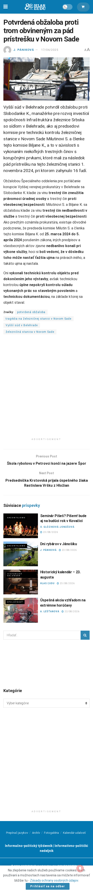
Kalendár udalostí (74, 832)
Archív (36, 832)
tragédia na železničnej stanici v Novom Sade (38, 318)
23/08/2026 (50, 532)
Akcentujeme (16, 518)
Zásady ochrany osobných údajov (54, 880)
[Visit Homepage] (35, 7)
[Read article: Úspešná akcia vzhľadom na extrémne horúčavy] (20, 610)
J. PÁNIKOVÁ (23, 49)
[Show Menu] (5, 7)
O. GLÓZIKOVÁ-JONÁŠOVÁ (57, 527)
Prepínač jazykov (17, 832)
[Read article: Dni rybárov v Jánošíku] (20, 554)
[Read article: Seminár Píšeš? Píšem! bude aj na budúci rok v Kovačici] (20, 525)
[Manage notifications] (80, 868)
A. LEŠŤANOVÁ (49, 611)
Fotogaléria (51, 832)
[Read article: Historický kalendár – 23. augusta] (20, 582)
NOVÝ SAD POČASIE (46, 664)
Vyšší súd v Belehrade (22, 325)
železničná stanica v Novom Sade (30, 331)
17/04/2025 (49, 49)
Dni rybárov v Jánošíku (58, 544)
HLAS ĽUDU (47, 583)
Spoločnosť (15, 602)
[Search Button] (85, 635)
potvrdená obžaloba (31, 312)
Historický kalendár (14, 575)
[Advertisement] (46, 389)
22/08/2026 (71, 611)
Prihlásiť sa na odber (47, 886)
